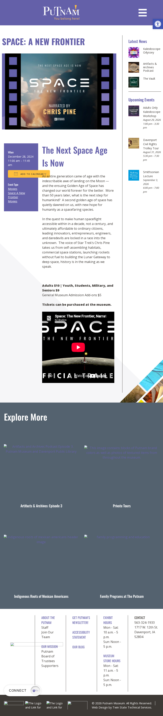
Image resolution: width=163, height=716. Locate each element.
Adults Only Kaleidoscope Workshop (151, 112)
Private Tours (122, 505)
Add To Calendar (32, 173)
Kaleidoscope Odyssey (151, 50)
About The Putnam (48, 620)
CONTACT (139, 617)
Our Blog (78, 647)
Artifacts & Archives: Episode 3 (41, 505)
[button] (158, 24)
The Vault (149, 78)
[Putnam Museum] (61, 12)
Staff (44, 627)
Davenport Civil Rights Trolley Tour (151, 144)
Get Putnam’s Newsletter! (81, 620)
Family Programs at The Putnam (122, 596)
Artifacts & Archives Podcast (150, 67)
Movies (12, 189)
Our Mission (49, 646)
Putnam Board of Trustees (48, 656)
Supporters (49, 666)
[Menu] (143, 12)
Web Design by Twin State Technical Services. (122, 707)
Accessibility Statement (81, 635)
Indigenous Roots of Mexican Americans (41, 596)
